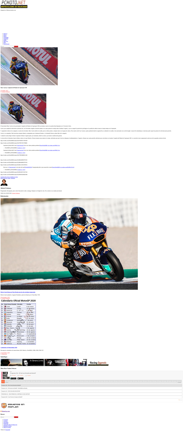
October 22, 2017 (21, 147)
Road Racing (6, 44)
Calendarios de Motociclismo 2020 (9, 347)
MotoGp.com (6, 411)
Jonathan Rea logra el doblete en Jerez (9, 177)
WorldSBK (6, 37)
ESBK (4, 40)
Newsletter (5, 422)
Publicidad (5, 423)
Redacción (4, 354)
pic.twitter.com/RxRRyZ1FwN (67, 167)
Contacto (5, 421)
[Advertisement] (91, 22)
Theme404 (7, 429)
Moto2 (4, 35)
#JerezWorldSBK (44, 145)
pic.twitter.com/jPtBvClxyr (54, 145)
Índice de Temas (7, 427)
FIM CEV (5, 41)
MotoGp (5, 33)
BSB (4, 42)
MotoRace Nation (7, 426)
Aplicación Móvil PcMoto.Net (10, 424)
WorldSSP (5, 38)
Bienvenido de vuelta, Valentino (8, 178)
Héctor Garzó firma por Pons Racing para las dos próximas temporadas (18, 292)
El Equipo (5, 419)
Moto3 (4, 36)
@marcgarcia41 (20, 145)
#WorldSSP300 (28, 167)
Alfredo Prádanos (6, 91)
